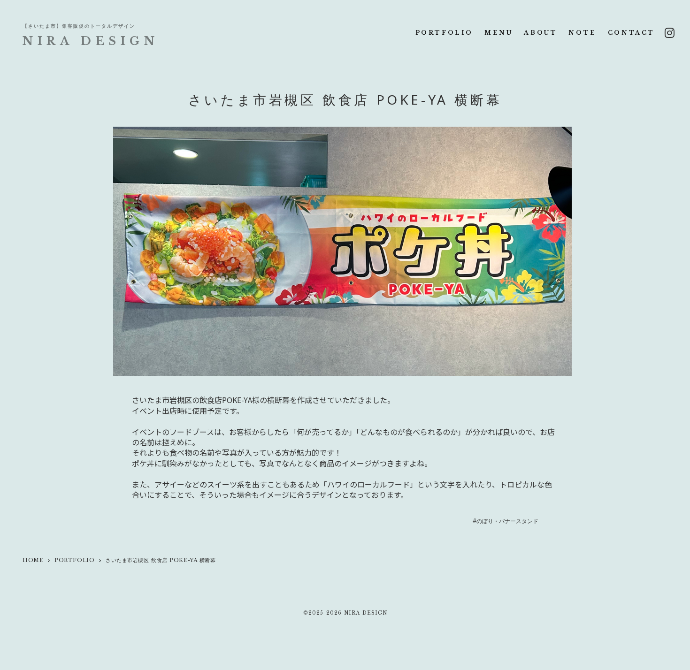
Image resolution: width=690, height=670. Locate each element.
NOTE (582, 32)
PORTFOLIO (444, 32)
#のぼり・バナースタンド (505, 521)
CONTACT (631, 32)
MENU (498, 32)
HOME (33, 560)
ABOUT (540, 32)
